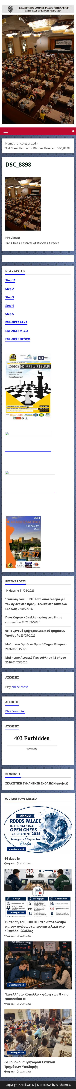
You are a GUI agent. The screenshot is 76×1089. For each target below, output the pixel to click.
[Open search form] (73, 131)
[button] (5, 131)
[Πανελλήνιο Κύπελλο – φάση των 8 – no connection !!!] (38, 965)
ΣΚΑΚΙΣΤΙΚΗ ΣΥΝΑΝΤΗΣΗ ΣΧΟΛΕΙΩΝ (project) (36, 783)
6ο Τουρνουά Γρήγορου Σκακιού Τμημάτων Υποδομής (29, 1064)
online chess (19, 687)
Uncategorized (16, 848)
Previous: (32, 240)
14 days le (12, 590)
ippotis (10, 863)
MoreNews (44, 1085)
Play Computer (15, 711)
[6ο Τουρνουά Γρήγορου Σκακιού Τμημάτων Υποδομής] (38, 1033)
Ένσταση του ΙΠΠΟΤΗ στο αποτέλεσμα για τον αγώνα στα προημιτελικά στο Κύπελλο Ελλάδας (36, 604)
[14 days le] (38, 830)
